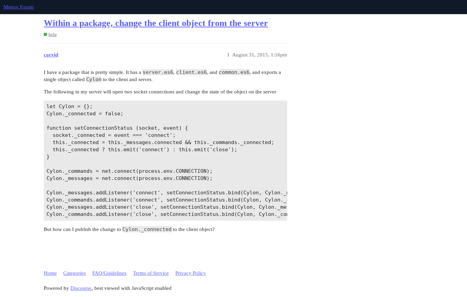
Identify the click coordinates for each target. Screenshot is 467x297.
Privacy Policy (190, 273)
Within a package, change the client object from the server (156, 23)
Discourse (81, 288)
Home (50, 273)
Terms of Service (151, 273)
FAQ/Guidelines (109, 273)
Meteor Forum (18, 7)
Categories (74, 273)
